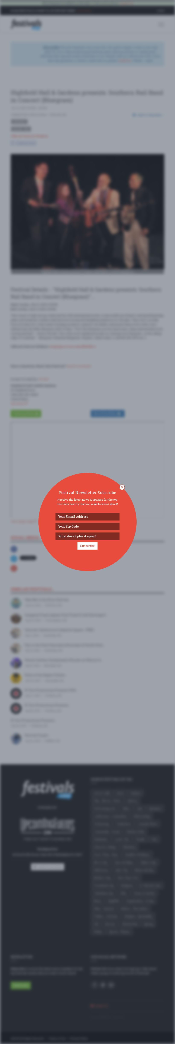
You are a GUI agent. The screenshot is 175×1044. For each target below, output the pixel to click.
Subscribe (87, 546)
